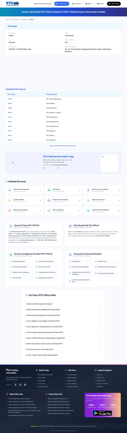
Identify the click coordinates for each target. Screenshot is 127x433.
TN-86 (10, 108)
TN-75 (10, 117)
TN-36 (10, 99)
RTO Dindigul (50, 103)
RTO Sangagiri (50, 140)
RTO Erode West (51, 108)
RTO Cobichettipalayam (53, 99)
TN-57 (10, 103)
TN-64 (10, 112)
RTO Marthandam (52, 117)
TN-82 (10, 121)
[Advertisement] (63, 72)
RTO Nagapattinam (52, 126)
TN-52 (10, 140)
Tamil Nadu (23, 19)
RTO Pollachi (50, 135)
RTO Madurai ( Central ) (53, 112)
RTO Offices (14, 19)
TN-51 (10, 126)
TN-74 (10, 131)
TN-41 (10, 135)
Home (7, 19)
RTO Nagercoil (50, 131)
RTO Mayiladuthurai (52, 121)
